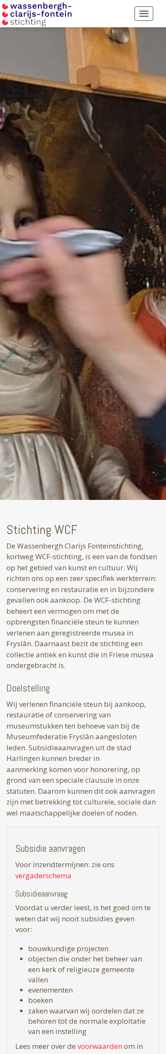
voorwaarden (100, 1046)
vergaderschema (43, 875)
